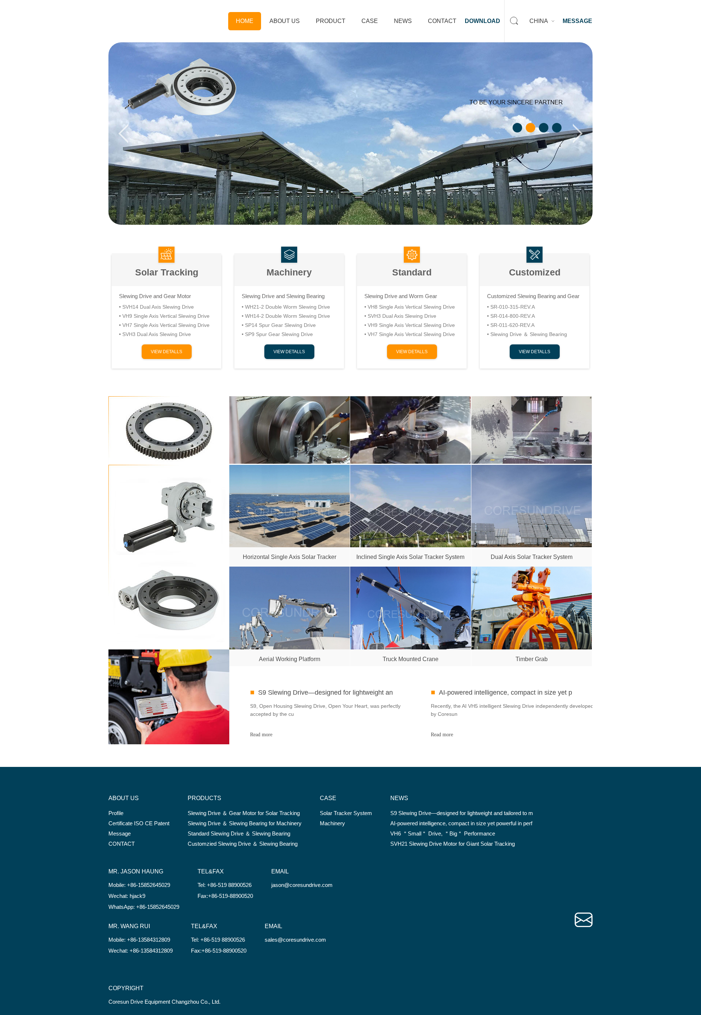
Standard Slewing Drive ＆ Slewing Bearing (239, 833)
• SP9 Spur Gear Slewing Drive (277, 334)
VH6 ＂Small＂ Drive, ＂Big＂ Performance (442, 833)
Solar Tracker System (346, 813)
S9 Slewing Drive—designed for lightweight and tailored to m (461, 813)
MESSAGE (577, 21)
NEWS (403, 21)
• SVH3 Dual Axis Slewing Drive (155, 334)
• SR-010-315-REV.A (511, 307)
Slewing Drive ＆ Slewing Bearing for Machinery (245, 823)
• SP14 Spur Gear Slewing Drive (279, 325)
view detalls (166, 351)
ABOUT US (284, 21)
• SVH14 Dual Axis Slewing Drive (156, 307)
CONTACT (442, 21)
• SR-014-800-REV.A (511, 316)
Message (119, 833)
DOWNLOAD (482, 21)
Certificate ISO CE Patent (138, 823)
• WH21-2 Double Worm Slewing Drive (286, 307)
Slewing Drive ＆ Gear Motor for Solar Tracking (244, 813)
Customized (534, 272)
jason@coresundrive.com (302, 885)
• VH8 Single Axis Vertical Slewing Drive (409, 307)
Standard (412, 272)
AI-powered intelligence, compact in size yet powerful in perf (461, 823)
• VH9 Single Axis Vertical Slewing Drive (164, 316)
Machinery (289, 272)
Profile (115, 813)
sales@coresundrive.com (295, 940)
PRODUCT (330, 21)
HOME (244, 21)
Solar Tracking (166, 272)
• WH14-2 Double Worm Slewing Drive (286, 316)
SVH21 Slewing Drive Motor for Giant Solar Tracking (452, 844)
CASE (369, 21)
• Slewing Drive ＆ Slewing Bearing (527, 334)
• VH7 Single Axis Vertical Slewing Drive (164, 325)
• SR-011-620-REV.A (511, 325)
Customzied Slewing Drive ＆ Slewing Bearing (243, 844)
